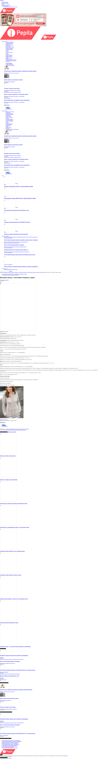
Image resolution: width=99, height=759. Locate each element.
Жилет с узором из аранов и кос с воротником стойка (16, 94)
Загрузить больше (3, 679)
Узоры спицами (9, 63)
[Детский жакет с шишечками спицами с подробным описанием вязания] (2, 687)
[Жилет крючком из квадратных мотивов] (6, 77)
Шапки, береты (9, 124)
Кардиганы (8, 44)
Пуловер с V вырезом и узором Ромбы (8, 479)
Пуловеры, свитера (9, 49)
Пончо (7, 50)
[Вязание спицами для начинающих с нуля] (10, 673)
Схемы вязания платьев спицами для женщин (10, 744)
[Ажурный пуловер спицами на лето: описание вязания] (8, 549)
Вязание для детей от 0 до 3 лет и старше (7, 691)
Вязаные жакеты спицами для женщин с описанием (12, 741)
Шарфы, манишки (9, 56)
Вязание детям (8, 58)
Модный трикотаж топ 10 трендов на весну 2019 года (16, 249)
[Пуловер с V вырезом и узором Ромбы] (8, 477)
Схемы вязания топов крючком (8, 746)
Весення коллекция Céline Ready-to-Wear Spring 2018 (16, 234)
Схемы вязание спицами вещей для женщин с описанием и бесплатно (14, 274)
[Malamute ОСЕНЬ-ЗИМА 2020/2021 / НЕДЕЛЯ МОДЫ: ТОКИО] (11, 183)
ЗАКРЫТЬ (2, 0)
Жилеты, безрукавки (9, 45)
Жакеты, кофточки (9, 113)
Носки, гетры (8, 116)
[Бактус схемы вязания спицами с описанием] (15, 241)
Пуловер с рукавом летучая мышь (12, 88)
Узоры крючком (9, 130)
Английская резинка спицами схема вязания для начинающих (14, 655)
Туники (7, 54)
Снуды (7, 51)
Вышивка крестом (5, 5)
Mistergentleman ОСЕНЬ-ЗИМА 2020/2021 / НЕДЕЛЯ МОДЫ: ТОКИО (20, 198)
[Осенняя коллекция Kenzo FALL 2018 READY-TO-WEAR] (11, 219)
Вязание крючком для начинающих (12, 129)
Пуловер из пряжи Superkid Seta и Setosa (9, 622)
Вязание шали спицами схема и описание (11, 242)
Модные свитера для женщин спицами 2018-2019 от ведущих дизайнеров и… (21, 266)
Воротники (8, 112)
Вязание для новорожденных (11, 59)
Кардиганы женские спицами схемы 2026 (10, 747)
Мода (3, 175)
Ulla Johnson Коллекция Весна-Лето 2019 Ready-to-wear (16, 210)
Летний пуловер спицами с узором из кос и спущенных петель (14, 598)
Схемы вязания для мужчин (11, 60)
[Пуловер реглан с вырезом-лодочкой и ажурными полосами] (8, 501)
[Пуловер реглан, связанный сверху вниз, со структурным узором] (8, 525)
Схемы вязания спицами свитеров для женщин (12, 90)
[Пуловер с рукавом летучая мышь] (6, 86)
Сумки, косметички (9, 52)
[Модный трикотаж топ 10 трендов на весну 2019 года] (15, 246)
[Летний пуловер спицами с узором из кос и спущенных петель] (8, 596)
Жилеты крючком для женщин (9, 81)
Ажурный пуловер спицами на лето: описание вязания (12, 551)
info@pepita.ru (9, 756)
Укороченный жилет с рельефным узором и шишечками (16, 100)
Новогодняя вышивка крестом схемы (10, 6)
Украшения (8, 125)
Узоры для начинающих (10, 65)
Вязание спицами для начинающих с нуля (9, 675)
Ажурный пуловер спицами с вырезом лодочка (10, 575)
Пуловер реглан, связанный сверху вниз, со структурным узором (14, 527)
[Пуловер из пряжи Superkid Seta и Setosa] (8, 620)
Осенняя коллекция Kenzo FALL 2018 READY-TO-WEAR (17, 222)
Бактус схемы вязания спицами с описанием (14, 244)
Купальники (8, 46)
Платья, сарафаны (9, 48)
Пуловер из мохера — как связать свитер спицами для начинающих (15, 646)
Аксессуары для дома (10, 42)
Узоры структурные (9, 64)
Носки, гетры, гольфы (10, 47)
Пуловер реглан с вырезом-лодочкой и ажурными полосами (13, 503)
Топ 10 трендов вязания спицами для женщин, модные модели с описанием (21, 239)
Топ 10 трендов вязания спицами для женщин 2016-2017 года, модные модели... (18, 670)
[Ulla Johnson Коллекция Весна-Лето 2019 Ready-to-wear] (11, 207)
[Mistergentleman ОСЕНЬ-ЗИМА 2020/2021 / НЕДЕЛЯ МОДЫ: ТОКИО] (9, 195)
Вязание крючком (5, 3)
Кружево (7, 128)
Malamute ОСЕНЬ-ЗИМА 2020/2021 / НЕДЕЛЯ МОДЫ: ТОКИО (18, 186)
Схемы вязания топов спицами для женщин (10, 742)
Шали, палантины (9, 123)
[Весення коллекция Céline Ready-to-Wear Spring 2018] (11, 231)
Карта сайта (65, 755)
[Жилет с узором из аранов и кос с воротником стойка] (12, 92)
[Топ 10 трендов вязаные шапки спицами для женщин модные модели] (16, 251)
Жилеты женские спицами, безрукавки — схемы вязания (14, 96)
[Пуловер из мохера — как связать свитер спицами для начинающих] (8, 644)
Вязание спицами (5, 2)
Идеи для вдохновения (5, 236)
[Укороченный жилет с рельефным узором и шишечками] (7, 98)
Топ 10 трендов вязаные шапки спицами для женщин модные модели (19, 254)
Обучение (8, 61)
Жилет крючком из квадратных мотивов (13, 79)
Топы (7, 53)
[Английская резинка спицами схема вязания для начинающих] (2, 653)
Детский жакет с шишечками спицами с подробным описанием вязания (20, 71)
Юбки (7, 57)
